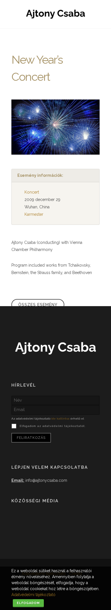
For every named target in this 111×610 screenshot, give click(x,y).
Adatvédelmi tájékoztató (33, 594)
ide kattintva (60, 418)
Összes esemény (37, 304)
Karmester (33, 214)
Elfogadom (28, 603)
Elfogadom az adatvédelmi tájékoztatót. (53, 426)
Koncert (31, 192)
